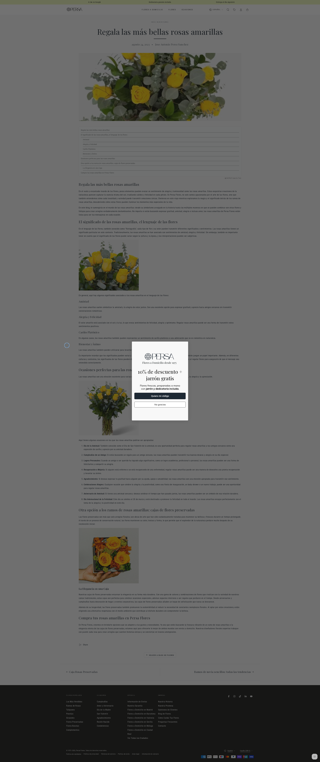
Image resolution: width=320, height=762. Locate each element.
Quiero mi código (160, 395)
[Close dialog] (67, 345)
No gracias (160, 404)
